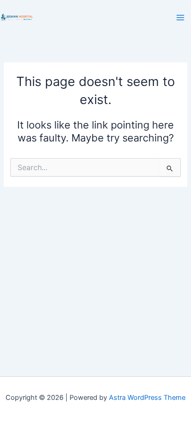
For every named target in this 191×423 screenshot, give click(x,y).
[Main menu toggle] (180, 17)
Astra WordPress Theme (147, 397)
